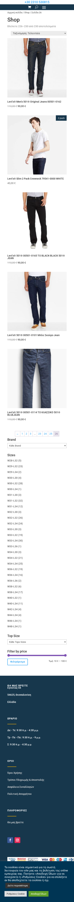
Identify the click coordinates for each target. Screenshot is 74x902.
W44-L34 (12, 615)
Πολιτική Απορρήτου (19, 793)
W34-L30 (12, 552)
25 (50, 433)
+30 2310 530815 (37, 2)
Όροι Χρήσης (14, 772)
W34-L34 (12, 563)
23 (39, 433)
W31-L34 (12, 506)
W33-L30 (12, 529)
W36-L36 (12, 580)
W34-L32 (12, 557)
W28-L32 (12, 460)
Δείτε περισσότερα (18, 885)
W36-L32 (12, 569)
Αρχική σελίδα (14, 12)
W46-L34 (12, 620)
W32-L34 (12, 523)
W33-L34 (12, 540)
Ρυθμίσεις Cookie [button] (16, 893)
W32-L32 (12, 517)
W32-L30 (12, 512)
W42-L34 (12, 609)
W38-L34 (12, 592)
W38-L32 (12, 586)
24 (45, 433)
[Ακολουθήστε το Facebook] (10, 840)
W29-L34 (12, 472)
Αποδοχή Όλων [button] (38, 893)
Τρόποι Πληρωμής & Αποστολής (25, 779)
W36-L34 (12, 575)
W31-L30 (12, 494)
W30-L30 (12, 477)
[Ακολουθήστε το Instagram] (17, 840)
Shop (26, 12)
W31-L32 (12, 500)
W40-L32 (12, 597)
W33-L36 (12, 546)
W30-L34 (12, 489)
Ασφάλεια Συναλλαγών (20, 786)
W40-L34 (12, 603)
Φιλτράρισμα (17, 661)
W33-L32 (12, 535)
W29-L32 (12, 466)
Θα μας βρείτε (15, 822)
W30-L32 (12, 483)
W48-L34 (12, 626)
